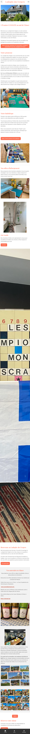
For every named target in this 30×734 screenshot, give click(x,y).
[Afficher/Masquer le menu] (28, 2)
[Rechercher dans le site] (1, 2)
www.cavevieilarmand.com (8, 587)
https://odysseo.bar (5, 598)
